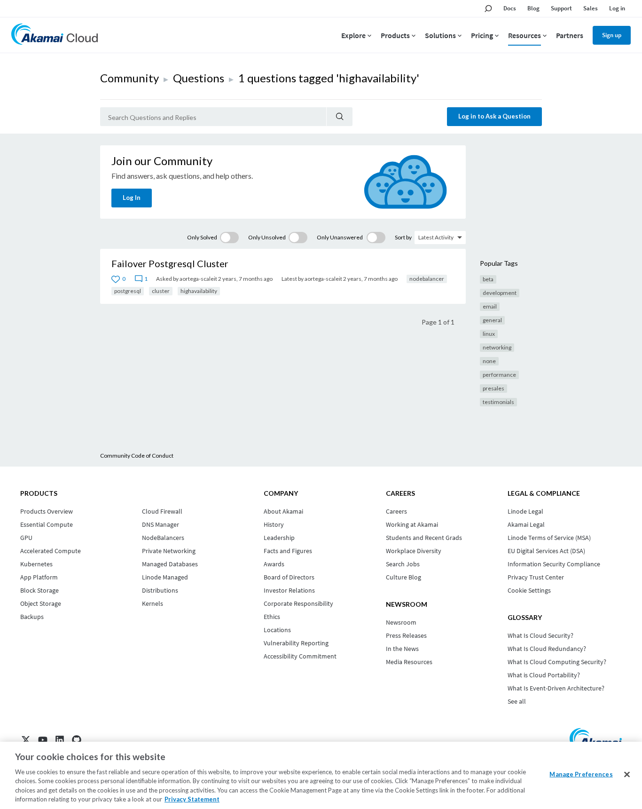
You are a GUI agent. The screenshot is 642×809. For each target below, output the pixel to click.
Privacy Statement (191, 799)
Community (129, 78)
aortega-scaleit (198, 278)
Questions (198, 78)
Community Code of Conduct (136, 455)
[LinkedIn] (59, 740)
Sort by (403, 237)
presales (493, 388)
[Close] (627, 774)
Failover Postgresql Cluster (169, 263)
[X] (25, 740)
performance (499, 374)
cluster (161, 290)
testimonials (498, 401)
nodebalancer (426, 278)
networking (497, 347)
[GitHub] (76, 740)
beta (488, 279)
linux (489, 333)
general (492, 320)
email (490, 306)
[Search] (339, 116)
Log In (132, 197)
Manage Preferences (580, 774)
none (489, 361)
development (500, 292)
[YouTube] (42, 740)
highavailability (198, 290)
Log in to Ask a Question (494, 116)
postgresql (127, 290)
